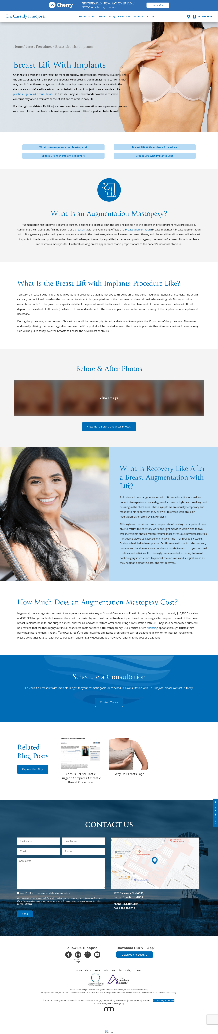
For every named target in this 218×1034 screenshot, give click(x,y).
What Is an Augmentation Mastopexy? (63, 147)
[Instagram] (78, 954)
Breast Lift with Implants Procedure (154, 147)
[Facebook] (68, 954)
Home (82, 16)
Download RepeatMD (135, 954)
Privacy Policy (134, 1000)
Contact (151, 16)
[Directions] (188, 16)
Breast (102, 16)
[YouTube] (97, 954)
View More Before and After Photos (109, 426)
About (92, 16)
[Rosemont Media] (109, 1009)
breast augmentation (138, 229)
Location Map (155, 839)
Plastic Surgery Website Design (107, 1003)
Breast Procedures (39, 47)
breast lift (80, 229)
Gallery (138, 16)
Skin (129, 16)
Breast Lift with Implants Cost (154, 155)
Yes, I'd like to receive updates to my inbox (45, 893)
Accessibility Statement (163, 1000)
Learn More (157, 5)
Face (121, 16)
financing (152, 628)
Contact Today (109, 702)
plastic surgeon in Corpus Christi (33, 94)
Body (112, 16)
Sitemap (146, 1000)
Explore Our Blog (32, 769)
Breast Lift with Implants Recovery (63, 155)
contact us (179, 688)
